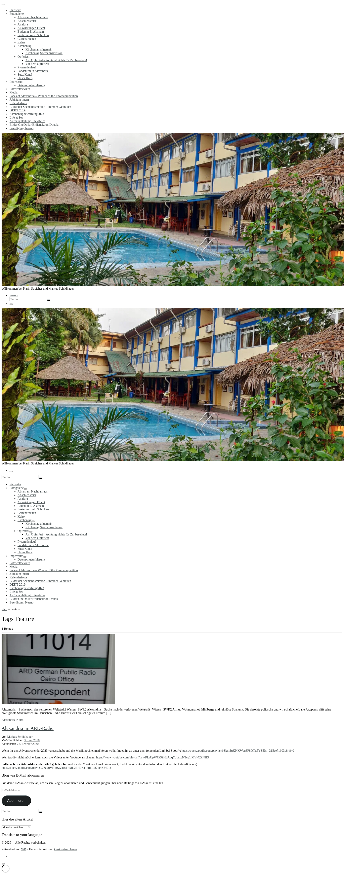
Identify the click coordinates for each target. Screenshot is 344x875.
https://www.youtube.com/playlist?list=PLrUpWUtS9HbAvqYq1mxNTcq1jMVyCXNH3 (152, 757)
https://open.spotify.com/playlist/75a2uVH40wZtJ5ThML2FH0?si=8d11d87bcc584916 (56, 767)
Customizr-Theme (65, 849)
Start (4, 609)
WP (23, 849)
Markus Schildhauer (19, 736)
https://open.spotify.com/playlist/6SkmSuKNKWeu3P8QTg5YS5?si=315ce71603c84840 (238, 750)
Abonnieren (16, 801)
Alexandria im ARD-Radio (28, 728)
